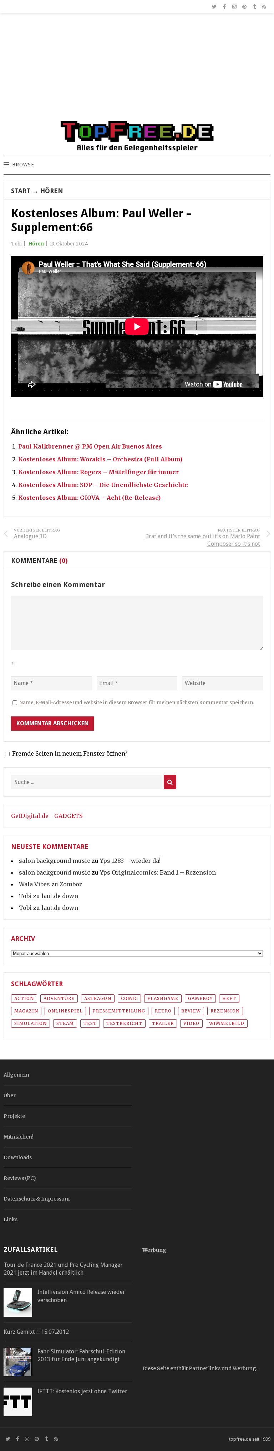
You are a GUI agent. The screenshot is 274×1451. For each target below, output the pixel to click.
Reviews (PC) (20, 1178)
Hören (51, 191)
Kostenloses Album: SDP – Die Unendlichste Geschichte (103, 484)
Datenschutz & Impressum (37, 1199)
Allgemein (16, 1075)
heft (229, 998)
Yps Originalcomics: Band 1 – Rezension (158, 872)
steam (65, 1023)
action (24, 998)
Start (20, 191)
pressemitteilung (118, 1011)
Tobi (25, 896)
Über (10, 1095)
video (191, 1023)
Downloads (18, 1157)
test (90, 1023)
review (191, 1011)
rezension (225, 1011)
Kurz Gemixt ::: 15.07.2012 (36, 1331)
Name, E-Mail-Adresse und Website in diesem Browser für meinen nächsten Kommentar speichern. (137, 703)
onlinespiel (65, 1011)
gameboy (200, 998)
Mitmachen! (19, 1137)
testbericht (124, 1023)
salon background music (54, 860)
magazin (26, 1011)
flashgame (162, 998)
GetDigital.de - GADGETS (46, 815)
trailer (163, 1023)
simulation (30, 1023)
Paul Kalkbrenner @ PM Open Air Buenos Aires (90, 446)
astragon (97, 998)
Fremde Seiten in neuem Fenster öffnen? (70, 753)
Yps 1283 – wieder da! (130, 860)
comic (129, 998)
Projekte (14, 1116)
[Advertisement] (137, 70)
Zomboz (71, 884)
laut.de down (59, 896)
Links (10, 1219)
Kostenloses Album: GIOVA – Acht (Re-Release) (89, 497)
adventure (59, 998)
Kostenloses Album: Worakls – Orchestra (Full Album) (100, 459)
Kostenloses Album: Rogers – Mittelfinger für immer (98, 472)
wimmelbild (226, 1023)
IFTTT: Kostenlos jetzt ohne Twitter (82, 1391)
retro (163, 1011)
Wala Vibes (34, 884)
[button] (23, 165)
